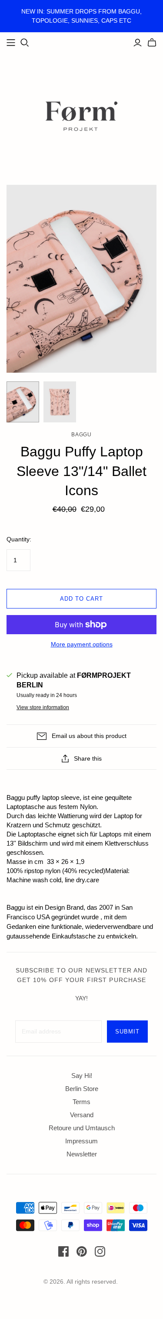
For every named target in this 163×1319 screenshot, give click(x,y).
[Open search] (24, 42)
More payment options (82, 644)
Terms (81, 1101)
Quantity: (19, 539)
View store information (43, 707)
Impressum (81, 1141)
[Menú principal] (11, 42)
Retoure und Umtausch (82, 1128)
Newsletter (82, 1154)
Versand (81, 1114)
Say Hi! (81, 1075)
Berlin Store (81, 1088)
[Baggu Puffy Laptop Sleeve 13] (23, 401)
